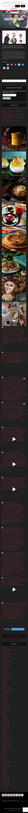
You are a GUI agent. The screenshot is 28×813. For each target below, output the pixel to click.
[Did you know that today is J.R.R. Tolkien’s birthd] (14, 264)
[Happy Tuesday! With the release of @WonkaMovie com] (14, 339)
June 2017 (4, 752)
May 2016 (4, 772)
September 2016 (6, 766)
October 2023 (5, 656)
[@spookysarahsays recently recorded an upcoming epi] (14, 414)
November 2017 (6, 744)
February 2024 (5, 653)
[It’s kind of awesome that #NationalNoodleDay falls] (14, 188)
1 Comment (14, 49)
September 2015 (6, 785)
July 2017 (4, 750)
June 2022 (4, 667)
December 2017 (6, 742)
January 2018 (5, 741)
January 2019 (5, 722)
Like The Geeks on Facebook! (14, 636)
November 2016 (6, 763)
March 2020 (5, 700)
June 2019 (4, 714)
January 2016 (5, 778)
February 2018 (5, 739)
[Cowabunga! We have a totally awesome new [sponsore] (14, 239)
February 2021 (5, 686)
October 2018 (5, 726)
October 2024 (5, 651)
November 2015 (6, 781)
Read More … (5, 59)
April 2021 (4, 684)
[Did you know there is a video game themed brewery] (14, 489)
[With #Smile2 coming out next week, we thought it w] (14, 138)
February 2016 (5, 777)
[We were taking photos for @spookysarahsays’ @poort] (14, 314)
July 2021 (4, 679)
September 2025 (6, 649)
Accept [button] (17, 6)
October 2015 (5, 783)
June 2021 (4, 681)
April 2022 (4, 668)
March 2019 (5, 719)
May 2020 (4, 697)
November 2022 (6, 662)
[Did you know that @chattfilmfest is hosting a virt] (14, 614)
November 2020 (6, 689)
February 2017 (5, 758)
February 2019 (5, 720)
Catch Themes (17, 810)
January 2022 (5, 671)
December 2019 (6, 704)
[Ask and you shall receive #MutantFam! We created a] (14, 564)
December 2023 (6, 654)
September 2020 (6, 692)
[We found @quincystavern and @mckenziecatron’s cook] (14, 514)
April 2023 (4, 657)
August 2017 (5, 748)
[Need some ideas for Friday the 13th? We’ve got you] (14, 589)
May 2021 (4, 682)
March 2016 (5, 775)
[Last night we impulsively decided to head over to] (14, 539)
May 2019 (4, 715)
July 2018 (4, 731)
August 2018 (5, 730)
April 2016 (4, 774)
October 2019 (5, 708)
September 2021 (6, 676)
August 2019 (5, 711)
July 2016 (4, 769)
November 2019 (6, 706)
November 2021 (6, 673)
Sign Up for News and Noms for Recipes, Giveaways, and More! (14, 91)
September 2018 (6, 728)
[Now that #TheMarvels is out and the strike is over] (14, 389)
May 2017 (4, 753)
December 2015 (6, 780)
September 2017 (6, 747)
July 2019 (4, 712)
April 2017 (4, 755)
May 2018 (4, 734)
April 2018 (4, 736)
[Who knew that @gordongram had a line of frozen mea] (14, 439)
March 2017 (5, 756)
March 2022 (5, 670)
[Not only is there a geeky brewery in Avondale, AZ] (14, 464)
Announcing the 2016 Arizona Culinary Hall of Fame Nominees (13, 47)
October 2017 (5, 745)
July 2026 (4, 646)
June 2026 (4, 648)
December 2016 (6, 761)
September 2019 (6, 709)
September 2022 (6, 665)
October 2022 (5, 664)
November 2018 (6, 725)
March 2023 (5, 659)
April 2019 (4, 717)
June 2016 (4, 770)
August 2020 (5, 693)
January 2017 (5, 759)
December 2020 (6, 687)
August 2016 (5, 767)
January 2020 (5, 703)
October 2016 (5, 764)
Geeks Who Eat (14, 808)
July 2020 (4, 695)
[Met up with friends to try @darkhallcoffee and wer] (14, 213)
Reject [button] (23, 6)
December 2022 (6, 660)
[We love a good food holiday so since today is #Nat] (14, 163)
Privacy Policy (22, 800)
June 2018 (4, 733)
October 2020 (5, 690)
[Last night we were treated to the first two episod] (14, 289)
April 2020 (4, 698)
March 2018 (5, 737)
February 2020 (5, 701)
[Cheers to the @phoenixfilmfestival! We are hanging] (14, 364)
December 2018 (6, 723)
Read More (14, 8)
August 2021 (5, 678)
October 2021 (5, 675)
